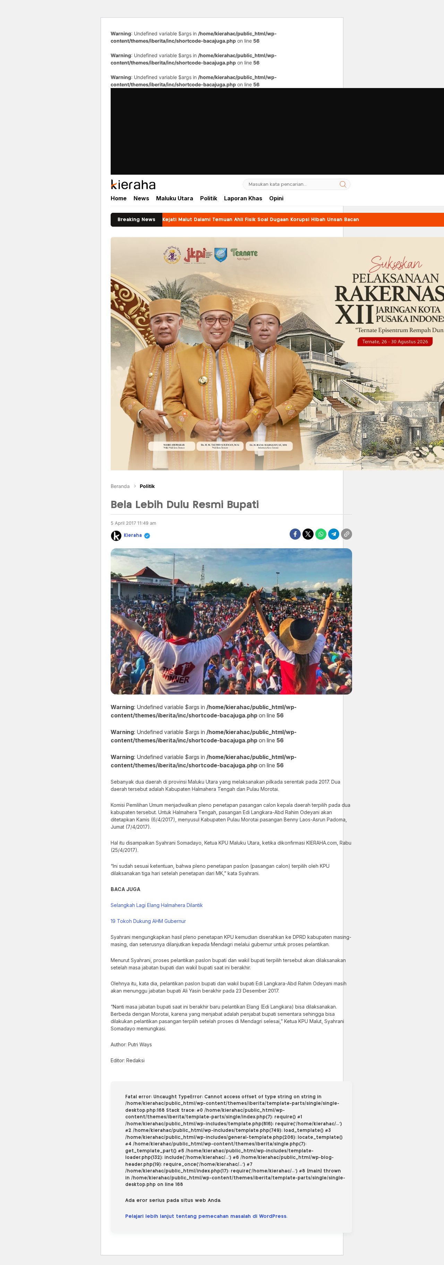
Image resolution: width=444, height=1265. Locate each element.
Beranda (120, 486)
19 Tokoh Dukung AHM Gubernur (148, 921)
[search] (343, 184)
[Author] (116, 535)
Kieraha (133, 535)
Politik (147, 486)
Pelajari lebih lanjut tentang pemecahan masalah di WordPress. (206, 1216)
